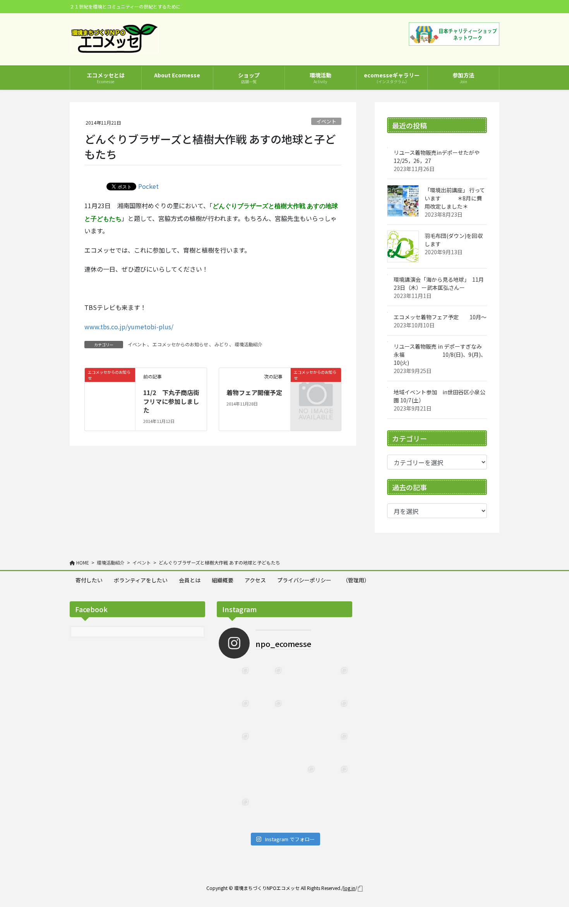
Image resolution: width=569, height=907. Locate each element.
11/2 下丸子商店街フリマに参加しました (171, 401)
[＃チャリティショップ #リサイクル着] (235, 779)
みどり (221, 344)
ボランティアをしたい (141, 580)
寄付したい (89, 580)
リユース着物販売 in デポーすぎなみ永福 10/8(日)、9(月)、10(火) (440, 354)
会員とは (190, 580)
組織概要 (222, 580)
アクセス (255, 580)
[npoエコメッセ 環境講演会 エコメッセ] (300, 680)
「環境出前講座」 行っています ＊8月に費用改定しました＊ (455, 198)
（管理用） (356, 580)
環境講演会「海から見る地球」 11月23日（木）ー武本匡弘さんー (439, 283)
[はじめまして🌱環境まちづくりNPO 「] (235, 812)
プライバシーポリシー (304, 580)
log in (349, 888)
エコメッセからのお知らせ (180, 344)
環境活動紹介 (248, 344)
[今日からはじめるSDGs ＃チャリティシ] (268, 779)
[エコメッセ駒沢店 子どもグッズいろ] (235, 713)
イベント (326, 121)
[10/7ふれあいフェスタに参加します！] (333, 713)
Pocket (148, 186)
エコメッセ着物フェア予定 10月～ (440, 317)
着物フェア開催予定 (254, 392)
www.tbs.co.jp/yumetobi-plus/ (128, 326)
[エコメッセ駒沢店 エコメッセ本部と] (268, 713)
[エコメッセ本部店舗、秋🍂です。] (235, 746)
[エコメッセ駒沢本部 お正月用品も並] (235, 680)
